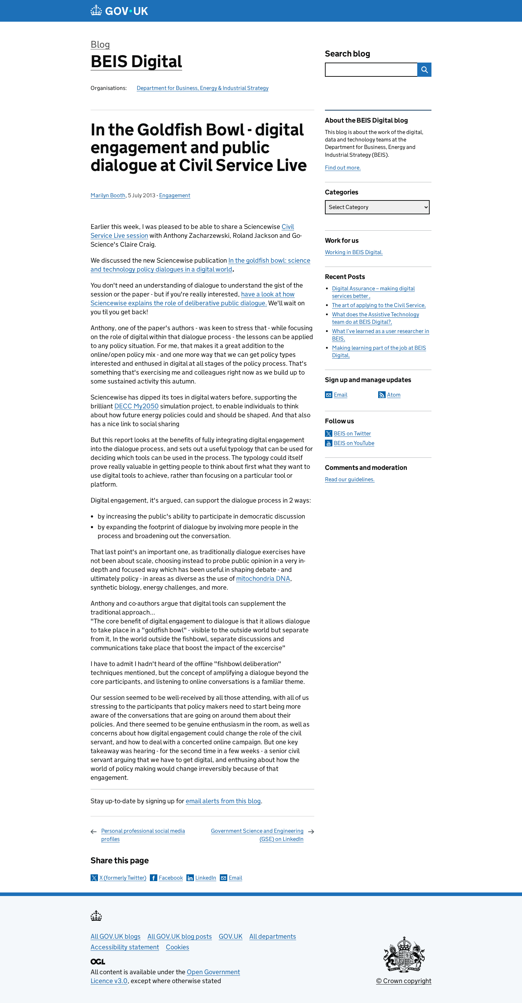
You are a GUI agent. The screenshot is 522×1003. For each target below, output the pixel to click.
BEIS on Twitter (352, 433)
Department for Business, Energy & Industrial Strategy (202, 88)
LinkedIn (205, 877)
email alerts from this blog (223, 801)
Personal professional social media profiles (143, 834)
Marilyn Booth (108, 195)
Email (235, 877)
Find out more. (343, 167)
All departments (272, 936)
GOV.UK (231, 936)
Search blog (347, 53)
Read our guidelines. (350, 479)
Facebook (171, 877)
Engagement (174, 195)
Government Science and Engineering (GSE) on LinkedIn (257, 834)
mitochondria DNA (263, 578)
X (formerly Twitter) (122, 877)
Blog (100, 44)
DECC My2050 (136, 406)
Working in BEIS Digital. (354, 252)
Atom (394, 394)
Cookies (177, 947)
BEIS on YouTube (354, 443)
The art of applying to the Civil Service (378, 305)
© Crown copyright (403, 981)
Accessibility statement (125, 947)
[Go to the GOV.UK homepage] (119, 10)
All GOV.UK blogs (116, 936)
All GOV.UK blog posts (179, 936)
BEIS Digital (136, 61)
